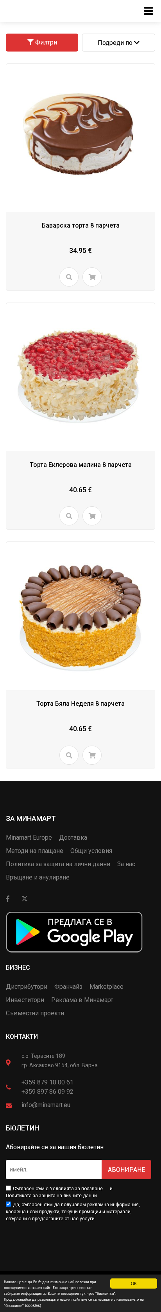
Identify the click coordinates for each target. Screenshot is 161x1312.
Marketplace (106, 986)
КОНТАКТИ (22, 1036)
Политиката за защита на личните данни (51, 1195)
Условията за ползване (76, 1188)
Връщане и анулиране (38, 877)
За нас (126, 864)
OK (134, 1283)
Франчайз (68, 986)
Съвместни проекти (35, 1013)
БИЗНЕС (18, 967)
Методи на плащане (34, 850)
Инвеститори (25, 1000)
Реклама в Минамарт (82, 1000)
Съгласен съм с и (59, 1192)
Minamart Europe (29, 837)
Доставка (73, 837)
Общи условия (91, 850)
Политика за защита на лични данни (58, 864)
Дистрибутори (26, 986)
